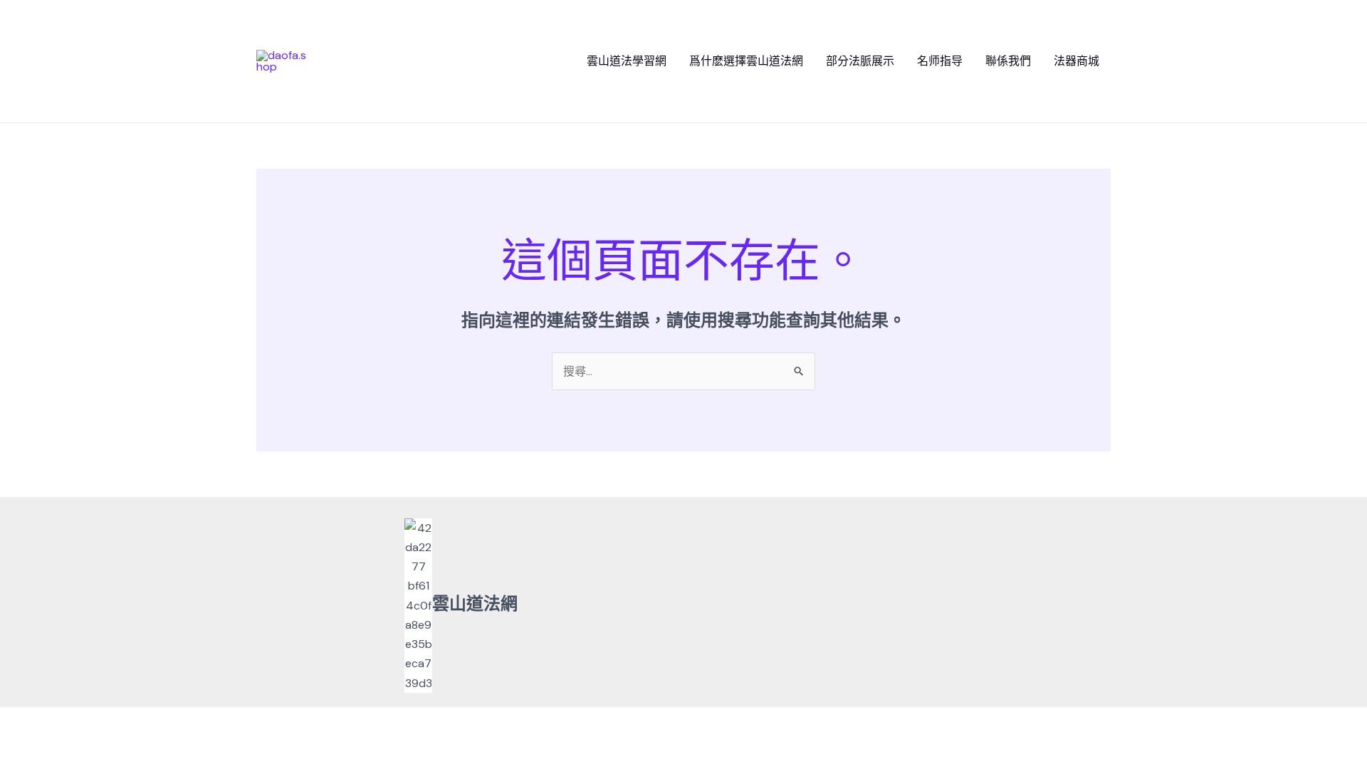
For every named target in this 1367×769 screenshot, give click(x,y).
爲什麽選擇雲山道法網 (746, 60)
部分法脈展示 (860, 60)
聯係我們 (1008, 60)
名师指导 (940, 60)
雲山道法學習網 (626, 60)
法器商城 (1076, 60)
